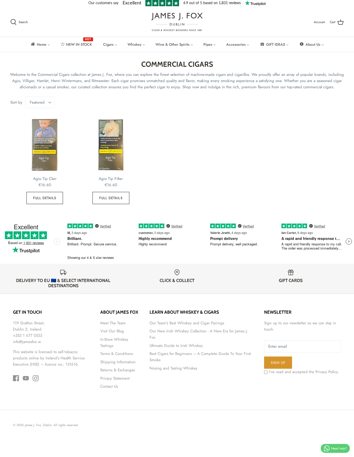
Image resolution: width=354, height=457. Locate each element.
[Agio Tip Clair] (45, 145)
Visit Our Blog (112, 331)
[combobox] (40, 102)
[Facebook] (16, 378)
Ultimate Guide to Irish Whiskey (176, 345)
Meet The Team (113, 323)
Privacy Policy (326, 372)
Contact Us (109, 386)
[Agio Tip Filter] (111, 145)
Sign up (278, 362)
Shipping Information (118, 362)
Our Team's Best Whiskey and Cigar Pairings (187, 323)
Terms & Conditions (116, 354)
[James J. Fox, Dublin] (177, 21)
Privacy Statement (115, 378)
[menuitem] (40, 44)
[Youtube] (26, 378)
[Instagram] (36, 378)
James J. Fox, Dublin (38, 425)
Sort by (16, 102)
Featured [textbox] (37, 102)
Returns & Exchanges (117, 370)
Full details (44, 198)
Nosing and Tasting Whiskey (173, 368)
